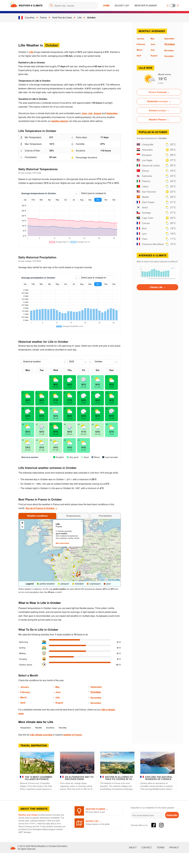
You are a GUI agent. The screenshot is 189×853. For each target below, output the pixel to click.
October (91, 17)
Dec (114, 200)
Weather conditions (37, 515)
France (43, 17)
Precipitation (105, 515)
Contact (146, 847)
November (95, 697)
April (22, 702)
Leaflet (102, 579)
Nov (106, 200)
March (23, 697)
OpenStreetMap (114, 579)
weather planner (59, 121)
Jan (25, 200)
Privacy (174, 847)
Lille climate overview (41, 734)
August (97, 113)
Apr (49, 200)
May (57, 200)
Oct (97, 200)
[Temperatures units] (173, 5)
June (84, 113)
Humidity (63, 727)
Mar (41, 200)
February (25, 692)
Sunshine (50, 727)
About (133, 847)
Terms (161, 847)
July (90, 113)
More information (62, 543)
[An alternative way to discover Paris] (77, 763)
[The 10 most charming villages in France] (37, 763)
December (95, 702)
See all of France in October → (41, 508)
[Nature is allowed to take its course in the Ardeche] (117, 763)
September (112, 113)
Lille (79, 17)
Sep (89, 200)
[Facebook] (153, 825)
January (24, 686)
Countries (29, 17)
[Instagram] (161, 825)
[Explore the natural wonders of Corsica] (157, 763)
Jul (74, 200)
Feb (33, 200)
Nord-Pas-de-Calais (62, 17)
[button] (77, 572)
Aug (81, 200)
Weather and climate (28, 814)
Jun (65, 200)
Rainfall (38, 727)
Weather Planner (145, 5)
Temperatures (73, 515)
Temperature (25, 727)
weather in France (72, 734)
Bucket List (122, 5)
